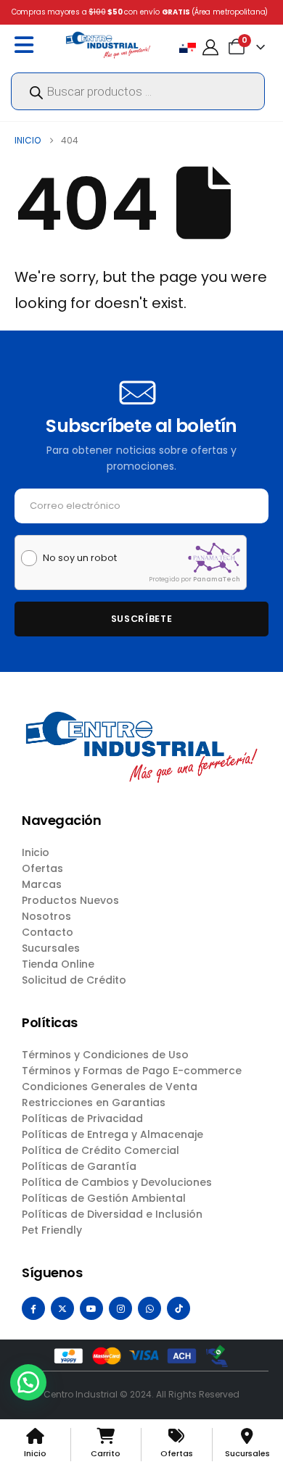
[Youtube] (91, 1308)
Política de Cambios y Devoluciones (117, 1182)
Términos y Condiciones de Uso (105, 1054)
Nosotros (46, 916)
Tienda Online (58, 964)
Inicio (35, 852)
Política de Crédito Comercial (100, 1150)
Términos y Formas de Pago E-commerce (132, 1070)
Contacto (47, 932)
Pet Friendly (52, 1230)
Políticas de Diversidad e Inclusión (112, 1214)
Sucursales (51, 948)
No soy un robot (80, 558)
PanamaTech (216, 579)
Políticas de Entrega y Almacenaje (112, 1134)
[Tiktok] (178, 1308)
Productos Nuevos (70, 900)
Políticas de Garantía (79, 1166)
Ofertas (42, 868)
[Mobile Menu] (28, 45)
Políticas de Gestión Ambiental (104, 1198)
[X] (62, 1308)
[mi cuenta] (210, 47)
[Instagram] (120, 1308)
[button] (28, 1382)
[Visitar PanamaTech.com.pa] (214, 557)
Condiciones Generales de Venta (109, 1086)
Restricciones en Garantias (93, 1102)
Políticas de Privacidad (82, 1118)
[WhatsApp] (149, 1308)
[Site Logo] (108, 44)
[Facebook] (33, 1308)
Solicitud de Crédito (74, 980)
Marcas (42, 884)
